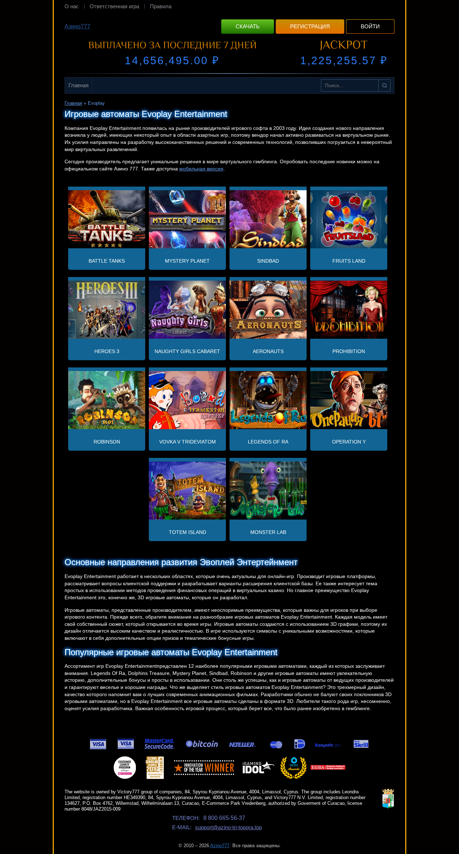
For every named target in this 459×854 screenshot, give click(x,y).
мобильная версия (201, 169)
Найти (384, 85)
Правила (160, 6)
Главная (78, 85)
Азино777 (77, 26)
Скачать (248, 26)
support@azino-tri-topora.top (228, 827)
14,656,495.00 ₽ (172, 60)
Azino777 (220, 845)
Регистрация (310, 26)
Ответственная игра (114, 6)
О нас (72, 6)
